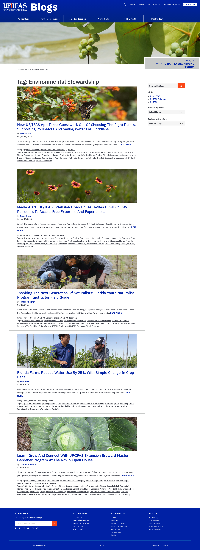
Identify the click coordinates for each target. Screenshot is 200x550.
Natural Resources (81, 520)
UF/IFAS (71, 149)
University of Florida (159, 545)
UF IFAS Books (44, 326)
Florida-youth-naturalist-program (43, 323)
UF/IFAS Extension (57, 235)
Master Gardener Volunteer (96, 489)
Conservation (53, 480)
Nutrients (53, 406)
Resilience (34, 491)
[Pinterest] (24, 528)
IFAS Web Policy (156, 526)
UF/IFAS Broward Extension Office (105, 491)
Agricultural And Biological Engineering (39, 403)
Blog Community (33, 149)
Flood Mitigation (112, 403)
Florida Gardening (68, 155)
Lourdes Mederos (28, 464)
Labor (131, 403)
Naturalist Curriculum (85, 323)
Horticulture (109, 480)
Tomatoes (34, 409)
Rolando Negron (27, 301)
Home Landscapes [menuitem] (77, 19)
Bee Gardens (28, 152)
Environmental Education (75, 320)
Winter (111, 494)
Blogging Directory (119, 523)
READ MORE (125, 144)
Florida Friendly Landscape (47, 155)
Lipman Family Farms (26, 406)
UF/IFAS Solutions (158, 99)
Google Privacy (155, 523)
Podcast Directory (172, 4)
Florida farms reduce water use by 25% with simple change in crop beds (75, 374)
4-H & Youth (31, 318)
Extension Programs (67, 241)
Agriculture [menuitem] (24, 19)
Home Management (94, 480)
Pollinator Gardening (78, 158)
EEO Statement (155, 529)
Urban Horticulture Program (39, 494)
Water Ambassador (80, 494)
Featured (99, 152)
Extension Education (85, 152)
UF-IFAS (131, 158)
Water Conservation (26, 161)
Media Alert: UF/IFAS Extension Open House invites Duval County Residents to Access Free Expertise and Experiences (72, 209)
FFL (105, 152)
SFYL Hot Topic (122, 480)
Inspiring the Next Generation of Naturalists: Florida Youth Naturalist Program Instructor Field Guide (75, 295)
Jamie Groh (25, 133)
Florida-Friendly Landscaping (54, 149)
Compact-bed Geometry (68, 403)
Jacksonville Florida (95, 244)
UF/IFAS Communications (49, 318)
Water (42, 409)
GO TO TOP (101, 545)
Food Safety (51, 244)
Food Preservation (37, 244)
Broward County (35, 486)
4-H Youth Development (33, 238)
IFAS (167, 545)
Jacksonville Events (76, 244)
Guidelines (115, 529)
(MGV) (25, 486)
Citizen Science (65, 486)
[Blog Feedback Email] (33, 528)
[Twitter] (20, 528)
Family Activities (84, 241)
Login (113, 535)
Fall (113, 486)
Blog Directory (154, 4)
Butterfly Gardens (42, 152)
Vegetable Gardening (61, 494)
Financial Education (110, 241)
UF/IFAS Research (50, 483)
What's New (116, 532)
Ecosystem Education (53, 320)
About (132, 4)
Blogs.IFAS (155, 96)
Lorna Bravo (78, 489)
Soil (72, 406)
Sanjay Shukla (64, 406)
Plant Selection (61, 158)
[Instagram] (37, 528)
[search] (181, 85)
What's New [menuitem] (157, 19)
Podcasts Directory (119, 526)
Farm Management (45, 401)
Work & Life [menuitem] (103, 19)
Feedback (115, 520)
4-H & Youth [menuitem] (130, 19)
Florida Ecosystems (25, 155)
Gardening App (128, 155)
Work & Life (78, 526)
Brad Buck (24, 381)
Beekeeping (85, 238)
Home (141, 4)
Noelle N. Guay (115, 489)
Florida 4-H (117, 320)
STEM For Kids (31, 326)
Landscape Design (40, 158)
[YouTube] (28, 528)
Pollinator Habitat (96, 158)
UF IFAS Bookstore (60, 326)
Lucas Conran (42, 406)
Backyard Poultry (71, 238)
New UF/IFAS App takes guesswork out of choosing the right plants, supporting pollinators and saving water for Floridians (76, 126)
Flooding (124, 403)
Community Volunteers (36, 480)
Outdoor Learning (119, 323)
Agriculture (31, 401)
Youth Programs (93, 326)
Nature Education (103, 323)
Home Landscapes (81, 523)
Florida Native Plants (86, 155)
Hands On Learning (67, 323)
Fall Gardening (122, 486)
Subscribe (191, 4)
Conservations (79, 486)
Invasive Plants (24, 158)
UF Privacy (153, 517)
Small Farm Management (115, 244)
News (51, 158)
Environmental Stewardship (63, 152)
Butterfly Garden (50, 486)
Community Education (101, 238)
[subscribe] (54, 523)
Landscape (67, 489)
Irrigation (57, 489)
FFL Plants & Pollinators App (120, 152)
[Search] (125, 5)
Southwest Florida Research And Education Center (97, 406)
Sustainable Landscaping (116, 158)
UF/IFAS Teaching (69, 318)
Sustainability (60, 491)
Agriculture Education (53, 238)
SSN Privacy (154, 520)
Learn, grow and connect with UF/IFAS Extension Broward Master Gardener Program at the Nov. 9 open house (72, 457)
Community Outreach (120, 238)
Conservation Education (32, 320)
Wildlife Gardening (44, 161)
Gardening (62, 244)
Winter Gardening (122, 494)
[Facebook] (15, 528)
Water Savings (52, 409)
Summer (49, 491)
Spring (42, 491)
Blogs (44, 6)
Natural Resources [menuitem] (50, 19)
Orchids (126, 489)
